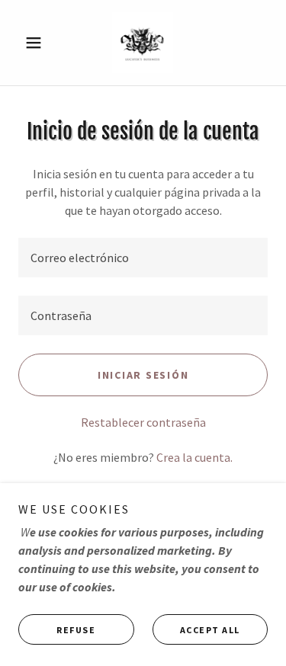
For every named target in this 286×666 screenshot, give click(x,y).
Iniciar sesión (143, 375)
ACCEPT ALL (210, 630)
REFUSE (75, 630)
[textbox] (143, 257)
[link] (142, 42)
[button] (37, 42)
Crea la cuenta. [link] (194, 457)
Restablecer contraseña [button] (143, 422)
